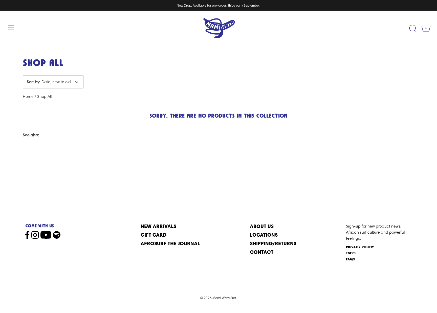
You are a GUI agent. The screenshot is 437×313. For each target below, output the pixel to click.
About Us (262, 226)
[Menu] (11, 27)
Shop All (44, 96)
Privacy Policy (360, 247)
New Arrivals (158, 226)
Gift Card (153, 235)
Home (28, 96)
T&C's (351, 253)
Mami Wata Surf (224, 298)
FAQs (350, 259)
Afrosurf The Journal (170, 243)
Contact (261, 252)
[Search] (412, 28)
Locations (264, 235)
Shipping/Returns (273, 243)
